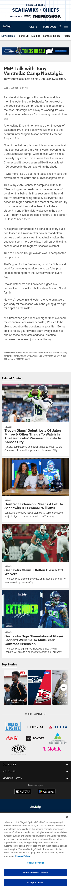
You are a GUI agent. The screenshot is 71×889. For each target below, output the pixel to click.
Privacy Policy (22, 856)
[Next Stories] (63, 687)
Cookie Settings (35, 862)
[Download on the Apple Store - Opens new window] (23, 792)
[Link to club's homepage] (7, 25)
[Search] (60, 26)
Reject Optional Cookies (35, 872)
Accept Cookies (35, 882)
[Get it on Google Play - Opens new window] (46, 793)
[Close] (67, 817)
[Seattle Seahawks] (35, 807)
